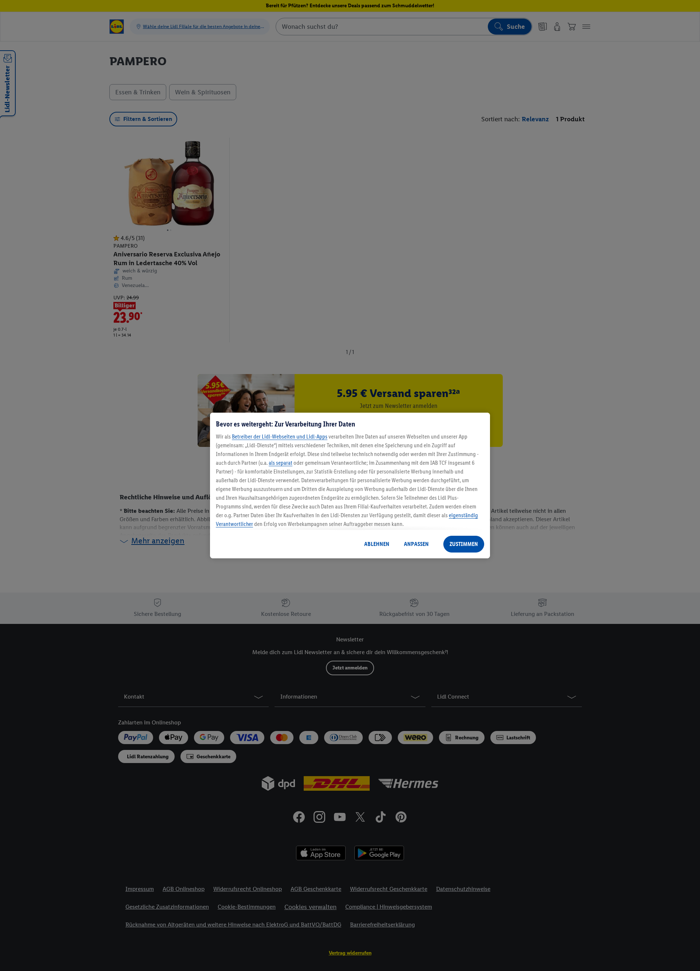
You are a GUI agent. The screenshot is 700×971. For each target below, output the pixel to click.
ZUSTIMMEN (464, 543)
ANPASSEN (416, 543)
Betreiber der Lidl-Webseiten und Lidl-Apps (279, 436)
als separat (280, 462)
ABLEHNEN (376, 543)
